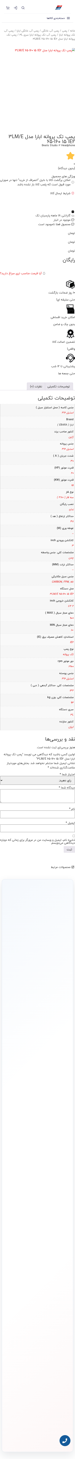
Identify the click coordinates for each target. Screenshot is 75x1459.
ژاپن (71, 437)
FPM (66, 581)
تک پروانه (68, 654)
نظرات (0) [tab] (36, 386)
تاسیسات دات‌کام (61, 1292)
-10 (72, 630)
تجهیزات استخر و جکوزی (58, 1249)
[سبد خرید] (7, 7)
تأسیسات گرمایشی (60, 1237)
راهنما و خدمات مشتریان (58, 1283)
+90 (72, 618)
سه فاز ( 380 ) (65, 497)
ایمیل (70, 822)
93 (72, 702)
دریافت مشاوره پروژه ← (37, 1418)
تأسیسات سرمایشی (37, 1231)
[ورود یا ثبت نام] (15, 7)
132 (72, 690)
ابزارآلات (65, 1261)
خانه (72, 30)
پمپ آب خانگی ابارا (28, 30)
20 (72, 473)
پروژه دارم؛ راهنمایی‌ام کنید (35, 982)
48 (72, 521)
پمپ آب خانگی (50, 30)
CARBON (57, 581)
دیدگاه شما (67, 787)
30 (72, 461)
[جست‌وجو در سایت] (23, 7)
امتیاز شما (67, 774)
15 (72, 485)
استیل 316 (68, 412)
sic (72, 581)
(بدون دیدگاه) (66, 168)
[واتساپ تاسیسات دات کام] (37, 1439)
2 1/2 (71, 606)
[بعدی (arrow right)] (68, 729)
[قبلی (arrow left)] (6, 729)
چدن (71, 557)
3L (72, 714)
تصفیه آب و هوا (62, 1255)
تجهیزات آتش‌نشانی (60, 1273)
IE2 (72, 642)
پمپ (64, 30)
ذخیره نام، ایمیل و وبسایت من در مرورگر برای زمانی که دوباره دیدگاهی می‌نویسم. (37, 841)
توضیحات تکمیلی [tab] (58, 386)
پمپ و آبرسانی (62, 1243)
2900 (71, 666)
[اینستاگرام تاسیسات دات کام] (45, 1439)
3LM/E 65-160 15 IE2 (62, 594)
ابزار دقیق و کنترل (61, 1267)
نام (72, 808)
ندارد (71, 509)
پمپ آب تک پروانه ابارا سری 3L (37, 35)
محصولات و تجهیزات (60, 1224)
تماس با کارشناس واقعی (35, 971)
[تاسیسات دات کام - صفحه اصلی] (49, 8)
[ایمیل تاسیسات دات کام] (29, 1439)
